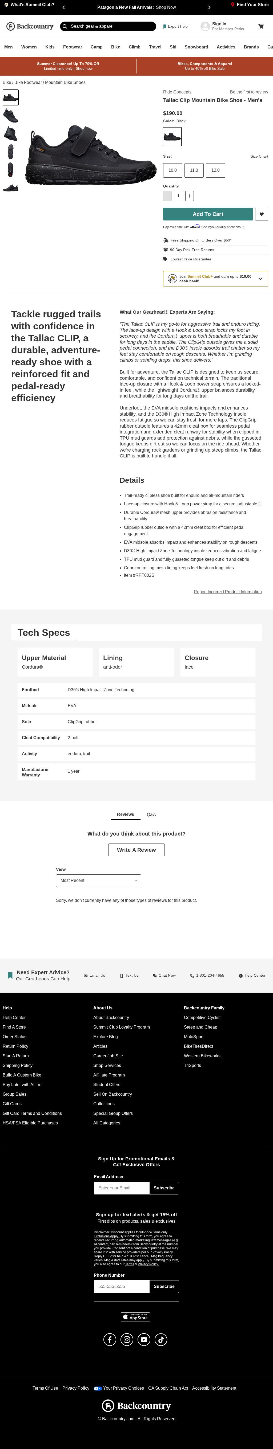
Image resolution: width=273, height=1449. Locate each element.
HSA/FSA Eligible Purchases (30, 1122)
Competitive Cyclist (202, 1017)
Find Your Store (253, 4)
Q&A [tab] (151, 814)
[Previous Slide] (63, 7)
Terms (137, 1264)
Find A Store (14, 1027)
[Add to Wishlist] (261, 214)
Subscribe (164, 1188)
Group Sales (14, 1094)
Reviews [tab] (125, 814)
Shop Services (106, 1065)
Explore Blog (105, 1036)
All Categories (106, 1122)
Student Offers (107, 1084)
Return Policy (15, 1046)
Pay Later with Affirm (22, 1084)
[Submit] (65, 26)
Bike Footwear (27, 82)
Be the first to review (249, 92)
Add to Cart (208, 214)
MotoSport (193, 1036)
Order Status (14, 1036)
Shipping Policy (17, 1065)
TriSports (192, 1065)
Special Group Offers (112, 1113)
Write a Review (136, 849)
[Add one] (189, 196)
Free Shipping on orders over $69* (199, 240)
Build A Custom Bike (22, 1075)
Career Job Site (107, 1055)
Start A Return (16, 1055)
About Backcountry (111, 1017)
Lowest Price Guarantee (190, 259)
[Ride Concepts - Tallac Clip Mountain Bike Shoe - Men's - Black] (11, 97)
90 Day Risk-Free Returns (190, 249)
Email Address (109, 1176)
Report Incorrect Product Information (228, 591)
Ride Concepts (176, 92)
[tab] (43, 632)
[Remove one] (167, 196)
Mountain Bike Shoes (63, 82)
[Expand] (260, 278)
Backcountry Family (204, 1008)
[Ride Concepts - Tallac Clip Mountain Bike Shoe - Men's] (11, 116)
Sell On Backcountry (112, 1094)
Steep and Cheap (199, 1027)
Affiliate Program (109, 1075)
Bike (7, 82)
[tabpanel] (136, 713)
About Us (102, 1008)
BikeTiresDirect (198, 1046)
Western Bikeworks (201, 1055)
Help (7, 1008)
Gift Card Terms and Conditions (32, 1113)
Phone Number (109, 1275)
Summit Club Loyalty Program (121, 1027)
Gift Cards (12, 1103)
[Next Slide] (209, 7)
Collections (103, 1103)
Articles (100, 1046)
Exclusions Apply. (107, 1236)
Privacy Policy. (155, 1264)
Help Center (14, 1017)
